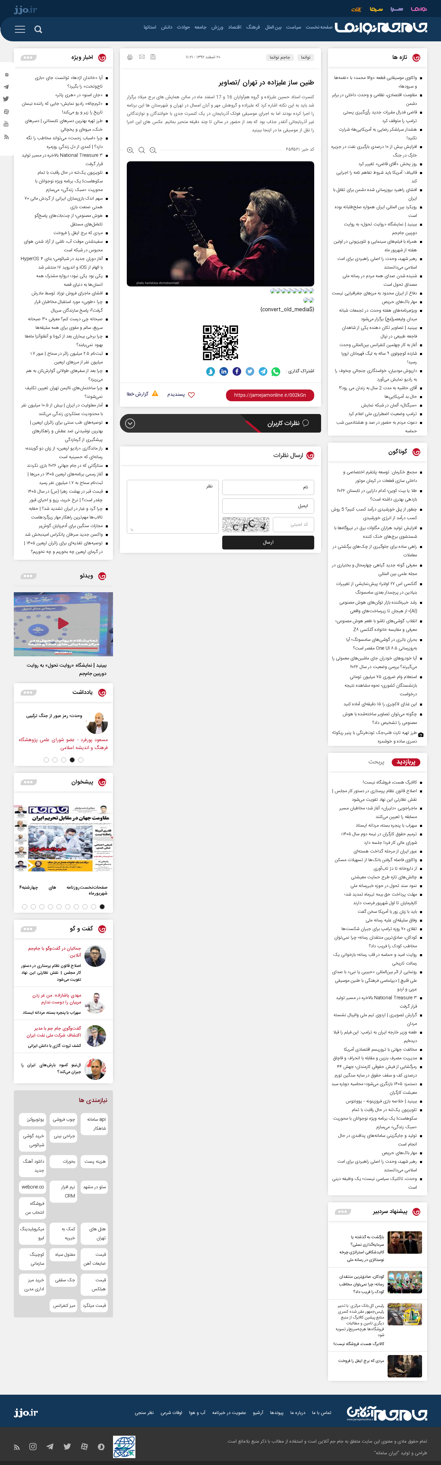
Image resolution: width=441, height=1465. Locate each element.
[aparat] (6, 113)
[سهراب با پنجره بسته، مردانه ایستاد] (95, 1004)
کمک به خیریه (68, 1233)
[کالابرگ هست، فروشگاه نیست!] (403, 1325)
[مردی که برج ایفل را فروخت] (403, 1366)
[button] (80, 760)
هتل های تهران (97, 1233)
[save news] (153, 57)
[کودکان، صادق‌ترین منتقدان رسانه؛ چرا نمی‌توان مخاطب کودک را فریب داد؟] (403, 1283)
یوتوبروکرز (35, 1119)
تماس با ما (321, 1413)
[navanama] (419, 10)
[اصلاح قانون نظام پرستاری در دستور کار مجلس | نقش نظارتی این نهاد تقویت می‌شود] (95, 964)
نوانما (305, 57)
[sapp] (6, 126)
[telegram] (6, 88)
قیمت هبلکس (99, 1284)
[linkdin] (223, 371)
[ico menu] (22, 29)
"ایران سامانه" (386, 1453)
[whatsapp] (276, 371)
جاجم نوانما (280, 57)
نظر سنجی (144, 1413)
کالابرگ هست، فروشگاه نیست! (359, 1344)
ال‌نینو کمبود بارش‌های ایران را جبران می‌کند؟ (51, 1068)
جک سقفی (65, 1280)
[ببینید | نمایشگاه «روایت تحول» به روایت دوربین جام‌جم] (63, 624)
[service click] (356, 10)
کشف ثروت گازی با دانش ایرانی (54, 1045)
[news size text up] (130, 150)
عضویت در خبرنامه (229, 1413)
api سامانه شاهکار (96, 1124)
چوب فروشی (64, 1119)
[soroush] (210, 371)
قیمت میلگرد (94, 1306)
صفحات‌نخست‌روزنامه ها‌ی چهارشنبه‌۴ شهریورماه (63, 890)
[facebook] (237, 371)
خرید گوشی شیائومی (33, 1140)
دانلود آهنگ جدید (33, 1166)
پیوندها (277, 1413)
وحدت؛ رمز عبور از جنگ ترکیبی (54, 715)
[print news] (130, 58)
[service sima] (376, 10)
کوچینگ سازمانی (37, 1259)
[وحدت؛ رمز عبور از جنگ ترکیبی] (97, 723)
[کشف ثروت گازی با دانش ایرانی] (95, 1037)
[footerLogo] (387, 1413)
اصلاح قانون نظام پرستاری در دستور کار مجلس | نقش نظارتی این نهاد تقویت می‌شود (51, 972)
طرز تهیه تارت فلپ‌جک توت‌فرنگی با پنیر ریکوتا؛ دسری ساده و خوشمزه (374, 737)
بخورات (69, 1161)
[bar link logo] (25, 11)
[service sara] (397, 10)
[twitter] (6, 101)
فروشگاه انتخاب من (34, 1208)
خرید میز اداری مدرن (34, 1284)
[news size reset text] (141, 150)
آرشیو (258, 1413)
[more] (343, 1212)
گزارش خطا (137, 394)
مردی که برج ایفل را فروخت (361, 1360)
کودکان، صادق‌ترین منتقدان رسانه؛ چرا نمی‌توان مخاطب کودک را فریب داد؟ (361, 1284)
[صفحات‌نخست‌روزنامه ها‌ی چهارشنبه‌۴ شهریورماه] (63, 838)
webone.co (33, 1187)
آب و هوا (197, 1413)
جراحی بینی (64, 1136)
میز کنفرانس (64, 1306)
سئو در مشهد (94, 1187)
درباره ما (297, 1413)
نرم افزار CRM (68, 1191)
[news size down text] (153, 150)
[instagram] (6, 76)
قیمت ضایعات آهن (95, 1259)
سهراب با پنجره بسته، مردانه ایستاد (52, 1012)
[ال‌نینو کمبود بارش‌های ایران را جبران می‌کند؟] (95, 1069)
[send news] (142, 57)
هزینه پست (95, 1161)
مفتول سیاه (65, 1255)
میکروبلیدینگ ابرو (32, 1233)
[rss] (6, 138)
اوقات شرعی (171, 1413)
